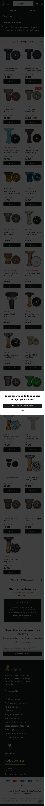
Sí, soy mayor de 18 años (22, 406)
